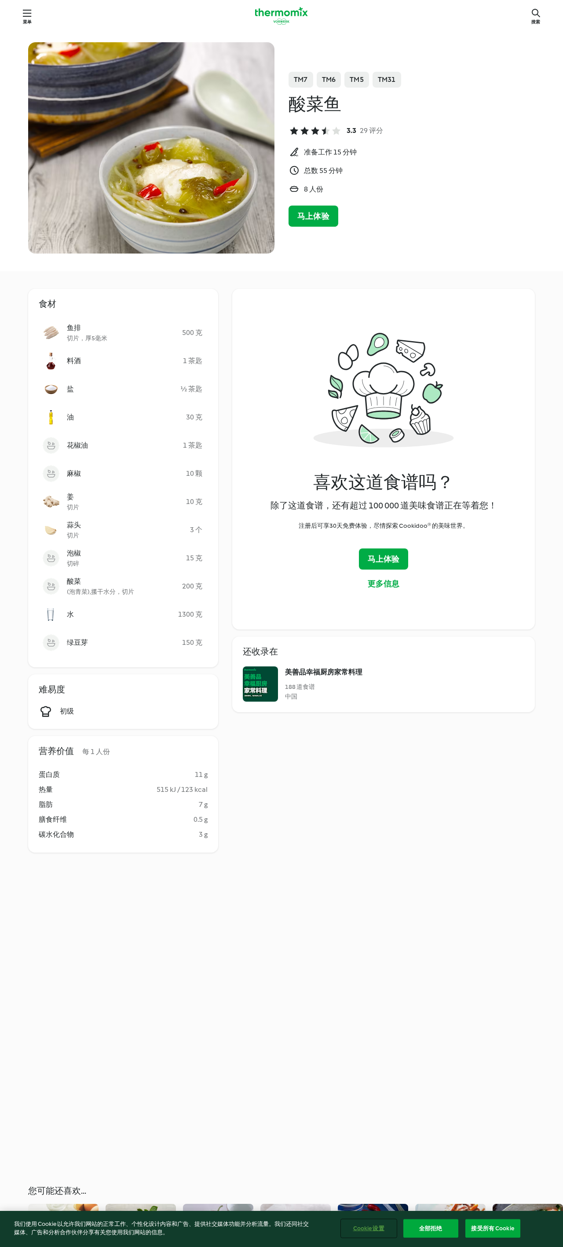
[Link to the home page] (281, 16)
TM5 (357, 79)
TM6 (329, 79)
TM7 (301, 79)
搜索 (535, 22)
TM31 (387, 79)
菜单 (27, 22)
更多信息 (384, 584)
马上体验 (313, 216)
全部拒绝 (430, 1228)
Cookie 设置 (368, 1228)
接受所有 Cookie (492, 1228)
